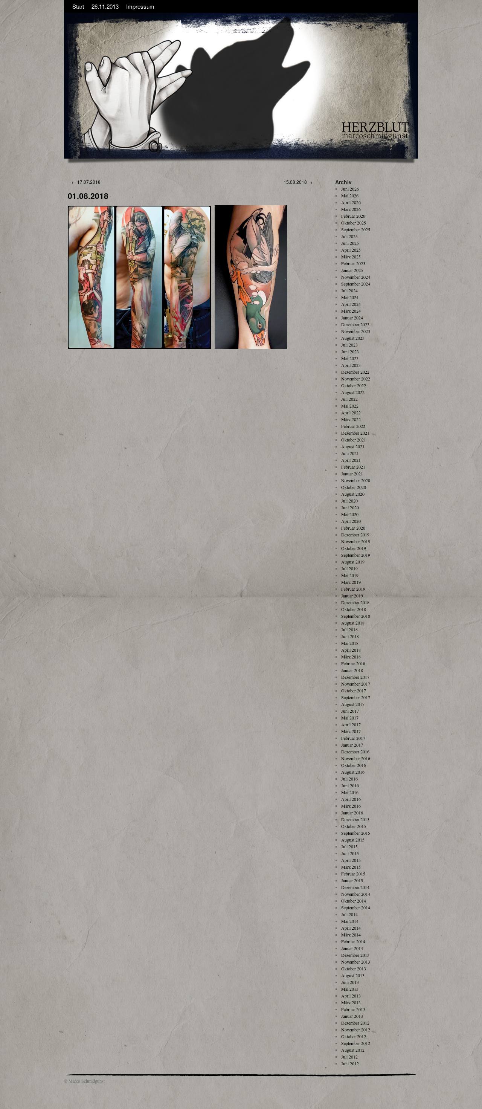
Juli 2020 (349, 501)
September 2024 (355, 284)
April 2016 (351, 799)
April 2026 (351, 202)
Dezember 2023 (355, 324)
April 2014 (351, 928)
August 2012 (353, 1050)
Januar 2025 (352, 270)
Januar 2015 (352, 880)
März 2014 (351, 935)
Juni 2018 (350, 636)
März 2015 (351, 867)
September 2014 (355, 907)
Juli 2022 (349, 399)
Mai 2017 (349, 718)
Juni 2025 (350, 243)
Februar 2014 (353, 941)
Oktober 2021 (353, 440)
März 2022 (351, 419)
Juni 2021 (350, 453)
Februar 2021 (353, 467)
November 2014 (355, 894)
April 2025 (351, 250)
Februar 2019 (353, 589)
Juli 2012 (349, 1057)
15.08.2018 (298, 182)
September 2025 (355, 229)
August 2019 (353, 562)
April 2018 (351, 650)
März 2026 (351, 209)
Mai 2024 (349, 297)
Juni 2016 (350, 785)
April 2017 (351, 724)
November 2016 (355, 758)
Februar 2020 (353, 528)
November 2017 (355, 684)
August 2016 (353, 772)
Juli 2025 (349, 236)
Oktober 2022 (353, 385)
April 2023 (351, 365)
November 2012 (355, 1030)
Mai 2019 (349, 575)
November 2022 (355, 379)
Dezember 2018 (355, 602)
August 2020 (353, 494)
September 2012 (355, 1043)
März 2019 (351, 582)
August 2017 (353, 704)
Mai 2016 (349, 792)
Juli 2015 (349, 846)
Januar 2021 (352, 473)
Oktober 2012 (353, 1036)
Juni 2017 (350, 711)
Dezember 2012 (355, 1023)
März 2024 (351, 311)
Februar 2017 (353, 738)
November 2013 (355, 962)
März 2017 (351, 731)
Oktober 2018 (353, 609)
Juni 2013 (350, 982)
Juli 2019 (349, 568)
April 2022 (351, 412)
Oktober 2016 (353, 765)
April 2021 (351, 460)
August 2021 (353, 446)
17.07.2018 (86, 182)
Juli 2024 (349, 290)
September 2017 (355, 697)
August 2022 (353, 392)
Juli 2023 (349, 345)
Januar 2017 (352, 745)
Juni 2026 (350, 189)
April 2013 (351, 996)
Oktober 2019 (353, 548)
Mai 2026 (349, 195)
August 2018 (353, 623)
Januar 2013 (352, 1016)
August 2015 (353, 840)
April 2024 (351, 304)
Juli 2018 (349, 629)
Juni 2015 (350, 853)
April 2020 (351, 521)
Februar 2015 (353, 874)
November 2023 (355, 331)
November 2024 (355, 277)
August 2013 (353, 975)
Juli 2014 (349, 914)
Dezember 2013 (355, 955)
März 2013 (351, 1002)
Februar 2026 (353, 216)
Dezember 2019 (355, 535)
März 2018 (351, 657)
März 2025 (351, 257)
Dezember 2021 (355, 433)
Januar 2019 (352, 596)
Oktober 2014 (353, 901)
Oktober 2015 (353, 826)
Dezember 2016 (355, 751)
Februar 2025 (353, 263)
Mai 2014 (349, 921)
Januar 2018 (352, 670)
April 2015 (351, 860)
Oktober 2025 (353, 223)
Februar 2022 (353, 426)
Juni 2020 (350, 507)
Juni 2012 (350, 1063)
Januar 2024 (352, 318)
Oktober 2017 (353, 690)
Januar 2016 (352, 813)
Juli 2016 (349, 779)
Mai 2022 (349, 406)
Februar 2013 (353, 1009)
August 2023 (353, 338)
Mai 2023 (349, 358)
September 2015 (355, 833)
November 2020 (355, 480)
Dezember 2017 (355, 677)
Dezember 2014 (355, 887)
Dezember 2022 (355, 372)
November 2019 (355, 541)
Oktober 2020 (353, 487)
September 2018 (355, 616)
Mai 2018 (349, 643)
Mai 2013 (349, 989)
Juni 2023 (350, 351)
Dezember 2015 (355, 819)
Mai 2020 (349, 514)
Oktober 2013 (353, 968)
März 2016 (351, 806)
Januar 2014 (352, 948)
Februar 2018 (353, 663)
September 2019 (355, 555)
